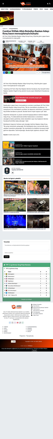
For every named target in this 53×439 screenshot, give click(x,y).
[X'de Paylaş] (6, 72)
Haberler (5, 28)
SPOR (41, 9)
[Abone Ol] (46, 72)
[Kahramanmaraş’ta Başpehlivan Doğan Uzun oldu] (38, 187)
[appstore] (22, 336)
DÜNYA (5, 331)
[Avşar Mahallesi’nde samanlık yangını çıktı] (38, 221)
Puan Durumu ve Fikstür (38, 310)
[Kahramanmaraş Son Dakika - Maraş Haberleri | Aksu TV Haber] (25, 4)
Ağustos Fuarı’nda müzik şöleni (10, 228)
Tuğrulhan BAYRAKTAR (17, 169)
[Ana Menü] (3, 3)
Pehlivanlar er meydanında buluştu (11, 212)
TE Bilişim (30, 345)
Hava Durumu (36, 306)
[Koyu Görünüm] (47, 3)
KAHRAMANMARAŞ (15, 9)
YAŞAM (46, 9)
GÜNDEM (29, 328)
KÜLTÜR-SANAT (7, 333)
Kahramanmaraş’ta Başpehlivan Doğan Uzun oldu (38, 194)
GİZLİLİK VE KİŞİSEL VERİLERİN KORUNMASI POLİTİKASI (17, 350)
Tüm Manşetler (36, 312)
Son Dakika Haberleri (38, 313)
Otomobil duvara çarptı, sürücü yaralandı (36, 212)
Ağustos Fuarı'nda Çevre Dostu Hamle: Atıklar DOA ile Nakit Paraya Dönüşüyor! (15, 195)
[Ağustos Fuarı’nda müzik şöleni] (15, 221)
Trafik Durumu (36, 309)
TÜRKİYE (35, 9)
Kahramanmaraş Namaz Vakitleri (40, 307)
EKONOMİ (29, 330)
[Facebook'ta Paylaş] (4, 72)
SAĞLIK (29, 331)
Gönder (7, 256)
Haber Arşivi (36, 315)
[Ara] (49, 3)
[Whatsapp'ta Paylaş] (9, 72)
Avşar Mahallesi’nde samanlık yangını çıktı (36, 228)
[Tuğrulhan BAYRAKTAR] (7, 170)
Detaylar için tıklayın (26, 299)
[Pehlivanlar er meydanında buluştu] (15, 204)
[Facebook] (10, 323)
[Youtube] (17, 323)
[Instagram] (15, 323)
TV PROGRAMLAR (27, 9)
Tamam (34, 350)
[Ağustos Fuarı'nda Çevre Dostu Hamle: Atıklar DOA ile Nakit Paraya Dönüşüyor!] (15, 187)
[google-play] (30, 336)
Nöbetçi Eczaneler (37, 304)
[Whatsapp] (23, 323)
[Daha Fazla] (12, 72)
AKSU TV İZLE (4, 9)
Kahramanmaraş (13, 28)
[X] (12, 323)
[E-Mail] (13, 173)
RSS (14, 341)
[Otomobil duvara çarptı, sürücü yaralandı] (38, 204)
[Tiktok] (20, 323)
